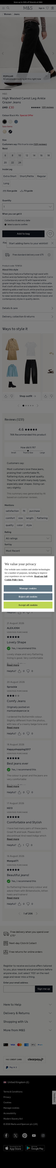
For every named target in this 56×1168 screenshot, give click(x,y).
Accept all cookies (28, 605)
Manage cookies (27, 588)
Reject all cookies (28, 596)
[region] (28, 584)
